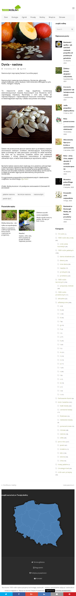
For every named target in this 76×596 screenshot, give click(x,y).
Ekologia (15, 17)
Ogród (24, 17)
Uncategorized (63, 468)
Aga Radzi (24, 179)
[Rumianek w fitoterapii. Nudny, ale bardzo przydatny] (59, 208)
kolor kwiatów (63, 402)
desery (62, 260)
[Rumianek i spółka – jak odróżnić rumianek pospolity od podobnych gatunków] (59, 44)
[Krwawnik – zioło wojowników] (59, 195)
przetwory (64, 276)
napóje (62, 268)
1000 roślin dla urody (66, 238)
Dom (6, 17)
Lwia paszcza (68, 485)
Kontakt (39, 578)
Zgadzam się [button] (50, 591)
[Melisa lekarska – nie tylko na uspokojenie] (9, 215)
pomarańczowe (65, 426)
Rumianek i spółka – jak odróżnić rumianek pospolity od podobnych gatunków (68, 50)
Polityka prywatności (39, 573)
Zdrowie (62, 17)
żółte (62, 438)
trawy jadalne (63, 464)
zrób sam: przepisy (65, 472)
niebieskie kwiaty (66, 420)
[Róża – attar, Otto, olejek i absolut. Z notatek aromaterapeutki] (59, 157)
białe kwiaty (64, 406)
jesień (62, 445)
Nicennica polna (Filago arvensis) (68, 182)
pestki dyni (7, 198)
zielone (62, 434)
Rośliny (42, 17)
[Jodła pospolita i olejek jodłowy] (59, 107)
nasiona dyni (38, 194)
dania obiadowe (66, 256)
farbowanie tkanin (65, 398)
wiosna (62, 457)
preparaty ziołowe (66, 286)
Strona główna (39, 562)
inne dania (64, 264)
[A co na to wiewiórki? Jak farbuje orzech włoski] (59, 89)
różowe (63, 430)
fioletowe (63, 416)
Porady (33, 17)
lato (61, 453)
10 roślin (61, 234)
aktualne (61, 298)
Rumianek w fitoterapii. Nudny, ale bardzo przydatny (67, 211)
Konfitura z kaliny (9, 485)
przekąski (63, 272)
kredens (63, 449)
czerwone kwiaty (66, 410)
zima (61, 461)
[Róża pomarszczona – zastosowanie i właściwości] (59, 120)
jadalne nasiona (9, 194)
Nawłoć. (22, 233)
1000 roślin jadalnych (66, 250)
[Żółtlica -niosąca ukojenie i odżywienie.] (59, 70)
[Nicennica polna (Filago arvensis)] (59, 181)
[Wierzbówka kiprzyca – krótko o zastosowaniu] (59, 141)
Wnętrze (52, 17)
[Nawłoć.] (26, 220)
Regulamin (39, 568)
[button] (6, 594)
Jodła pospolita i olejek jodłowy (68, 108)
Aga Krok (23, 69)
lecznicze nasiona (24, 194)
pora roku (62, 442)
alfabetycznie (63, 302)
